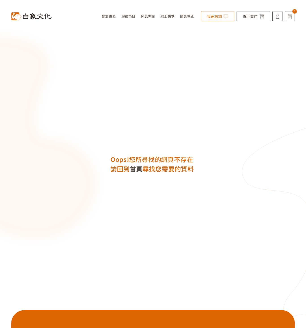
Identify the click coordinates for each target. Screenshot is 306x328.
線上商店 (250, 16)
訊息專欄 (148, 16)
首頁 (136, 168)
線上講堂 (167, 16)
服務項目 (128, 16)
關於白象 (109, 16)
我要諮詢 (214, 16)
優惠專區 (187, 16)
